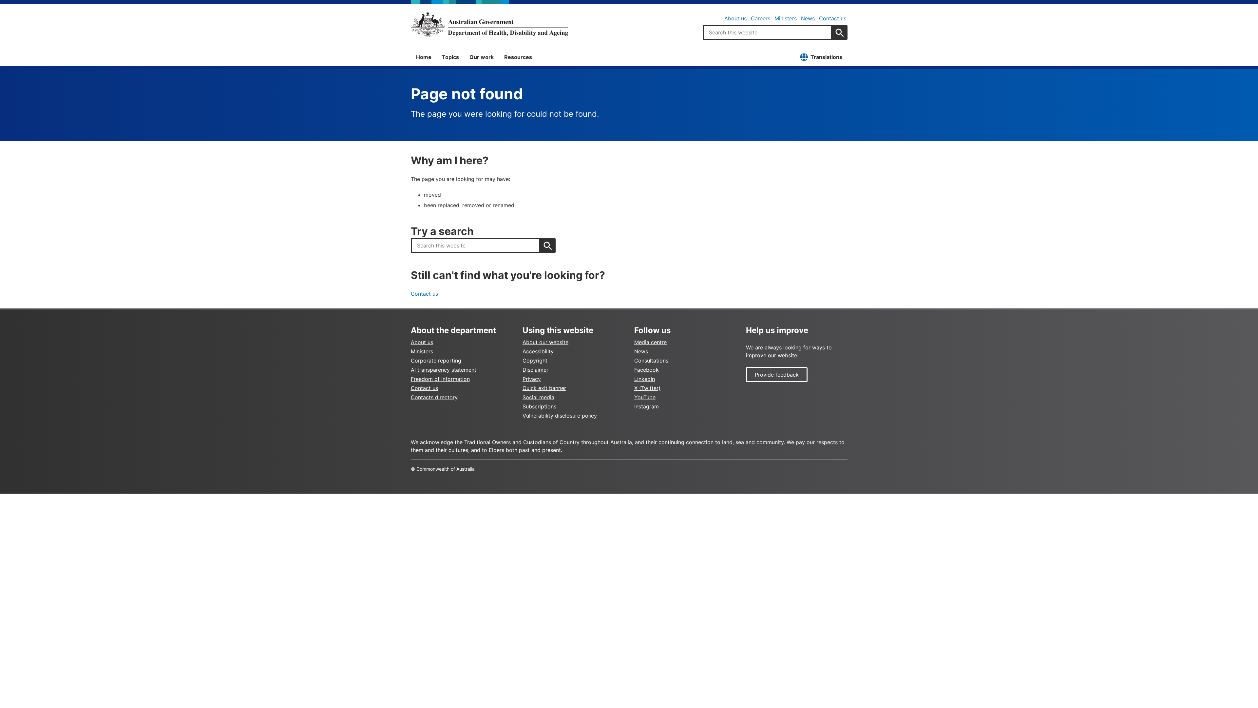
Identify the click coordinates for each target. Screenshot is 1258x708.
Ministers (785, 18)
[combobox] (767, 32)
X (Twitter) (647, 388)
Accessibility (538, 351)
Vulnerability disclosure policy (560, 415)
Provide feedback (777, 374)
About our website (545, 342)
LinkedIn (644, 379)
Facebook (646, 369)
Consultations (651, 360)
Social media (538, 397)
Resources (518, 57)
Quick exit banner (544, 388)
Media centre (650, 342)
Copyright (535, 360)
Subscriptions (539, 406)
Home (423, 57)
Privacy (532, 379)
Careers (760, 18)
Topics (450, 57)
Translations (826, 57)
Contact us (832, 18)
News (808, 18)
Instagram (646, 406)
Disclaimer (535, 369)
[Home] (489, 24)
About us (735, 18)
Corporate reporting (436, 360)
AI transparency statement (443, 369)
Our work (481, 57)
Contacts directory (434, 397)
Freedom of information (440, 379)
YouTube (645, 397)
